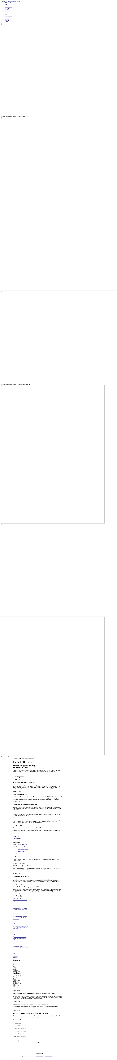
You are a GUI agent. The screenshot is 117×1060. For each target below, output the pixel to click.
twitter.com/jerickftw (21, 851)
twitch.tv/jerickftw (17, 838)
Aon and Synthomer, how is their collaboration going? (20, 951)
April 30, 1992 (18, 1023)
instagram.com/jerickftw (23, 849)
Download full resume (7, 2)
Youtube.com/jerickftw (22, 844)
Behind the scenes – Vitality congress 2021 (20, 921)
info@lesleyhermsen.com (20, 1028)
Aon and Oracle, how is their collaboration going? (20, 941)
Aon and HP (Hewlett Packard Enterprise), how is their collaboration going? (20, 931)
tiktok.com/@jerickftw (21, 846)
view (14, 905)
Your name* (15, 1041)
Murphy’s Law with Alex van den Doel (19, 911)
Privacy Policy (39, 1056)
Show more (15, 956)
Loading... (15, 957)
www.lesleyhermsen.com (20, 1031)
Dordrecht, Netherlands (20, 1033)
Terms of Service (48, 1056)
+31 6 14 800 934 (18, 1025)
